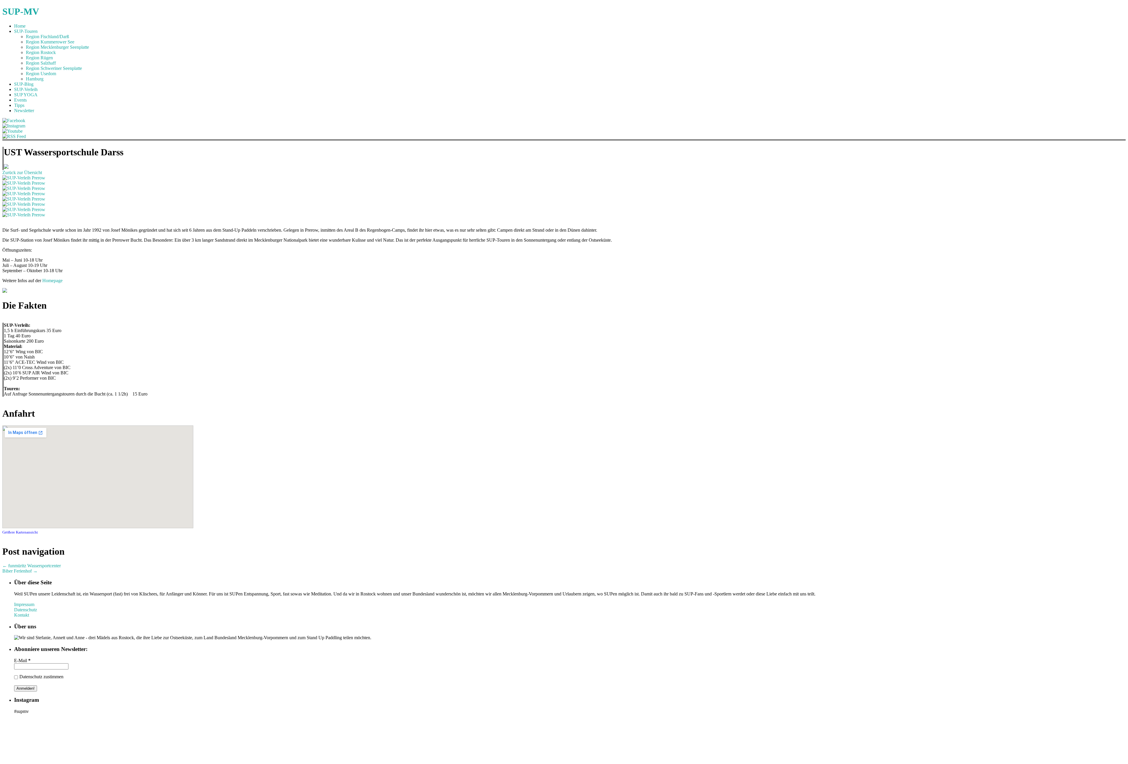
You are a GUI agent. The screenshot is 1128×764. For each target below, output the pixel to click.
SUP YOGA (26, 94)
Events (20, 99)
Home (20, 25)
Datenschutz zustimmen (41, 676)
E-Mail (22, 660)
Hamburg (34, 78)
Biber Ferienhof (20, 570)
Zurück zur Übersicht (22, 172)
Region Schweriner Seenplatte (54, 68)
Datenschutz (25, 609)
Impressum (24, 604)
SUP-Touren (26, 31)
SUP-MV (20, 11)
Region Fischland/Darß (47, 36)
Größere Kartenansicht (20, 532)
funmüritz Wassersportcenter (31, 565)
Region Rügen (39, 57)
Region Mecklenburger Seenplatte (57, 47)
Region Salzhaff (41, 62)
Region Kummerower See (50, 41)
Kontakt (21, 614)
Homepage (52, 280)
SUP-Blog (23, 84)
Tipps (19, 105)
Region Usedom (41, 73)
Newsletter (24, 110)
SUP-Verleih (26, 89)
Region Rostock (41, 52)
